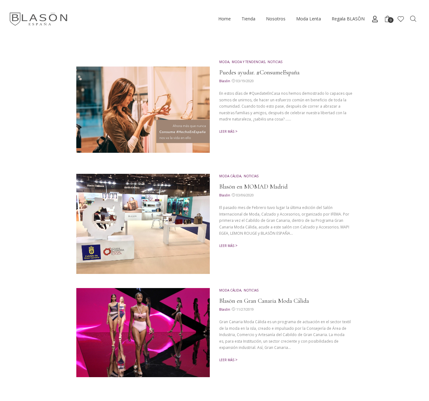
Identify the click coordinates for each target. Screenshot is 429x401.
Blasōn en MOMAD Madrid (253, 186)
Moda (224, 62)
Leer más (226, 131)
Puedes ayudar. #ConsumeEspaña (259, 72)
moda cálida (230, 176)
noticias (275, 62)
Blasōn (224, 80)
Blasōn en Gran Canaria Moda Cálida (264, 301)
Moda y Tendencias (248, 62)
